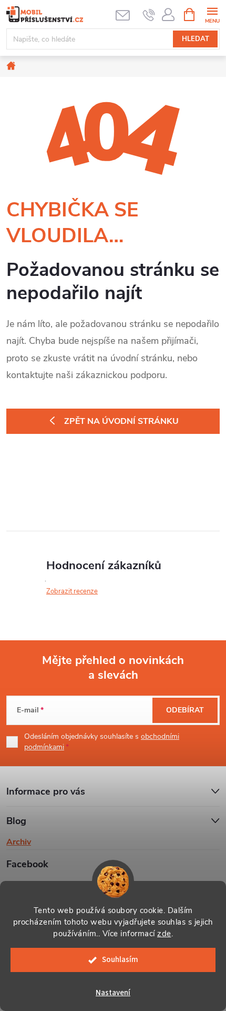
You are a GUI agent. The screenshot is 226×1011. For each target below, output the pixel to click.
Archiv (18, 842)
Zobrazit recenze (72, 591)
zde (164, 933)
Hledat (195, 39)
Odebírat (185, 710)
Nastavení (113, 992)
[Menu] (212, 14)
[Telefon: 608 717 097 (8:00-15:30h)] (149, 15)
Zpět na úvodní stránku (121, 421)
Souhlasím (120, 959)
